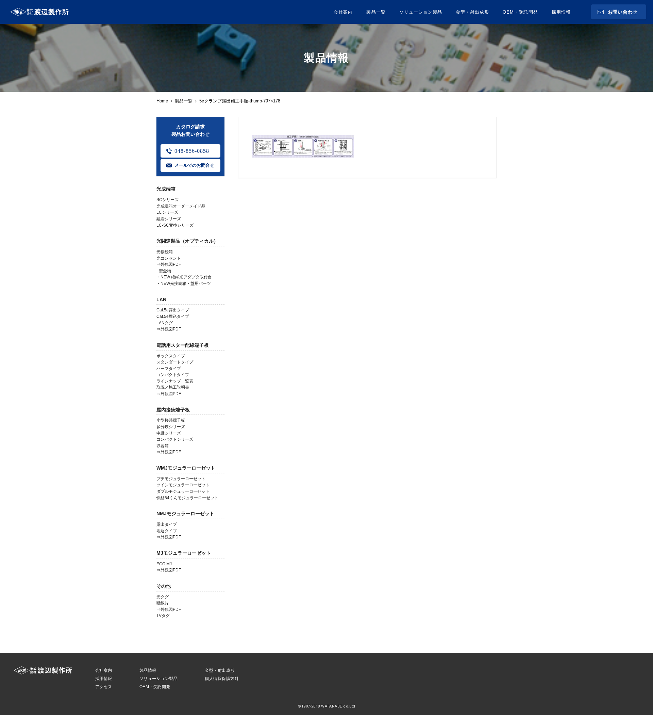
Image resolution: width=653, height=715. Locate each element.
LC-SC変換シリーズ (175, 225)
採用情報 (561, 12)
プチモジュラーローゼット (180, 478)
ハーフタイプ (168, 368)
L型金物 (163, 271)
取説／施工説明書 (172, 387)
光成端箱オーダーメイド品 (180, 206)
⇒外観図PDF (168, 264)
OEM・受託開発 (520, 12)
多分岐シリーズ (170, 426)
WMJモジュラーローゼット (185, 468)
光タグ (162, 597)
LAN (161, 299)
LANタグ (164, 323)
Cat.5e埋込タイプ (172, 316)
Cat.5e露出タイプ (172, 310)
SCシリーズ (167, 199)
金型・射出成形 (472, 12)
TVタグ (163, 615)
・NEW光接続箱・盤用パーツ (183, 283)
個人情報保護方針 (222, 678)
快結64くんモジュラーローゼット (187, 497)
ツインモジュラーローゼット (183, 485)
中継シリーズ (168, 433)
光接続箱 (164, 251)
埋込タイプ (166, 531)
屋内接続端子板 (173, 409)
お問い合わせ (623, 12)
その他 (163, 586)
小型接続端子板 (170, 420)
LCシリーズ (167, 212)
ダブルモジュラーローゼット (183, 491)
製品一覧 (375, 12)
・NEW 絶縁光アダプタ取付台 (184, 277)
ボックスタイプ (170, 356)
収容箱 (162, 445)
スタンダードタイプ (174, 362)
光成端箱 (165, 189)
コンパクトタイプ (172, 374)
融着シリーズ (168, 218)
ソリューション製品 (420, 12)
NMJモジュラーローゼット (185, 513)
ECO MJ (164, 564)
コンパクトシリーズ (174, 439)
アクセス (103, 686)
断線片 (162, 603)
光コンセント (168, 258)
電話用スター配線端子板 (182, 345)
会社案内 (343, 12)
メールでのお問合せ (194, 165)
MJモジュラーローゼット (183, 553)
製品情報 (147, 670)
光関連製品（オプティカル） (187, 241)
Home (162, 101)
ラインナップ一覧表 (174, 381)
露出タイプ (166, 524)
